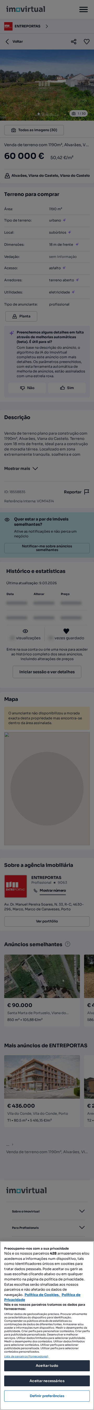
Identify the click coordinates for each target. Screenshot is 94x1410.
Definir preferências (47, 1396)
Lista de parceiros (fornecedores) (26, 1356)
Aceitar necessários (47, 1381)
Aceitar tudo (47, 1365)
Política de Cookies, (42, 1295)
